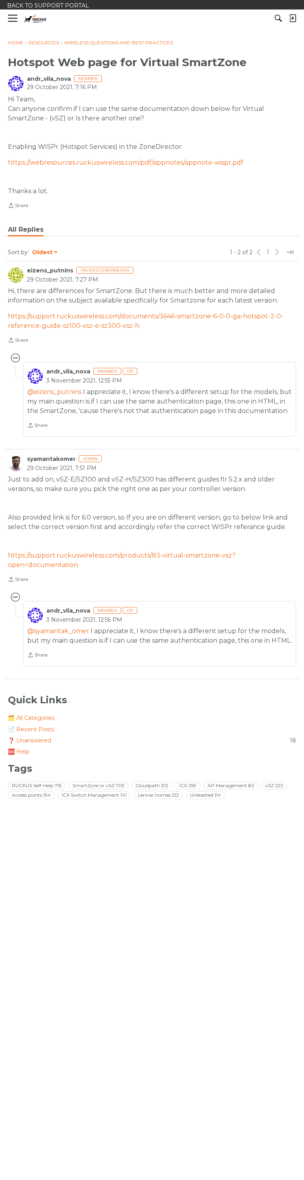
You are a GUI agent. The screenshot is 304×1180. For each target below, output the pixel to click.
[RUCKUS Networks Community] (35, 18)
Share (18, 206)
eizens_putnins (50, 270)
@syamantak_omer (58, 631)
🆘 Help (18, 751)
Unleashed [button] (205, 795)
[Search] (278, 18)
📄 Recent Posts (31, 729)
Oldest (42, 253)
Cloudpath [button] (151, 785)
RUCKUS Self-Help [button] (36, 785)
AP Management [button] (230, 785)
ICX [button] (187, 785)
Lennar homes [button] (158, 795)
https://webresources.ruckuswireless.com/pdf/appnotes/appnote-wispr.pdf (125, 162)
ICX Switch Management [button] (94, 795)
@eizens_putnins (54, 392)
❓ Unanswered (152, 740)
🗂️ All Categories (31, 717)
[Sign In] (292, 18)
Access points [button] (31, 795)
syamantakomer (51, 458)
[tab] (25, 229)
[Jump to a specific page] (289, 252)
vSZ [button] (274, 785)
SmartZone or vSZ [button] (98, 785)
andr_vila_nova (49, 78)
